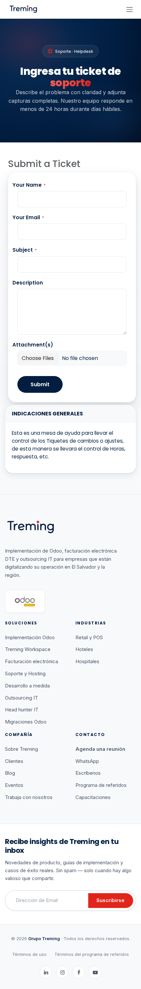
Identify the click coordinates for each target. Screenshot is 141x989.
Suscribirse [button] (110, 900)
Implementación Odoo (30, 637)
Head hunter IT (21, 709)
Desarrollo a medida (27, 686)
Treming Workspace (27, 649)
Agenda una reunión (100, 749)
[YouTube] (95, 972)
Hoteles (84, 649)
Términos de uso (29, 954)
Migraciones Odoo (26, 722)
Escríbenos (88, 773)
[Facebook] (78, 972)
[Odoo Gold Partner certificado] (25, 601)
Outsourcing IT (21, 698)
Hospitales (87, 661)
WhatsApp (87, 761)
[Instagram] (62, 972)
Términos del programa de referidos (91, 954)
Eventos (14, 785)
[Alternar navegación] (129, 9)
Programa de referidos (101, 785)
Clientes (14, 761)
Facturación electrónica (31, 661)
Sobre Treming (21, 749)
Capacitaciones (93, 797)
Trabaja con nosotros (28, 797)
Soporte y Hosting (25, 673)
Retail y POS (89, 637)
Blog (10, 773)
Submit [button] (40, 384)
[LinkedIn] (46, 972)
